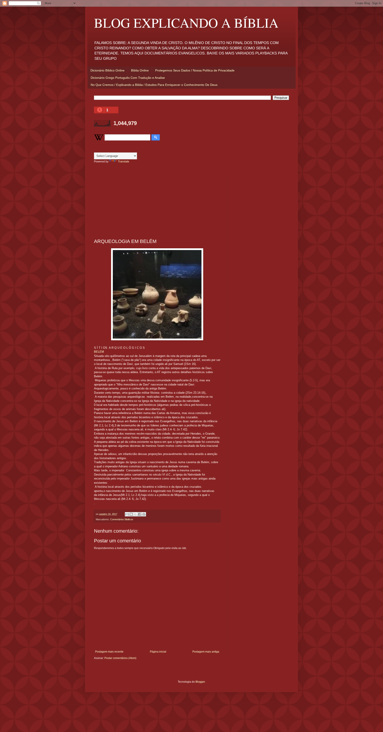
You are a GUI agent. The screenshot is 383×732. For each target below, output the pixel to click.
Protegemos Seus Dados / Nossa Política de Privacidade (194, 70)
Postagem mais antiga (205, 651)
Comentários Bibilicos (121, 519)
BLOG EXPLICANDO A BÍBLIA (186, 22)
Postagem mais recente (109, 651)
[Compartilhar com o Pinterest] (144, 514)
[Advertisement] (157, 201)
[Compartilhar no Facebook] (139, 514)
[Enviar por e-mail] (127, 514)
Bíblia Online (140, 70)
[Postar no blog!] (131, 514)
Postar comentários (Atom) (120, 658)
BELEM (99, 351)
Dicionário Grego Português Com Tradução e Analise (128, 77)
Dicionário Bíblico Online (107, 70)
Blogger (200, 681)
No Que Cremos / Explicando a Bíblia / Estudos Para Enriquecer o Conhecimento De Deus (154, 85)
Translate (123, 161)
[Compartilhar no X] (135, 514)
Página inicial (158, 651)
